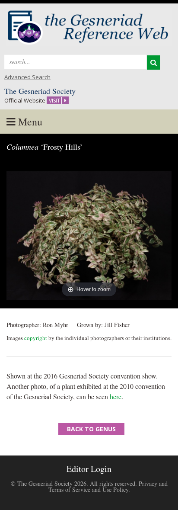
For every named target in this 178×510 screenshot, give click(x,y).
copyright (35, 338)
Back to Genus (91, 429)
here (115, 396)
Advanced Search (27, 77)
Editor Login (89, 469)
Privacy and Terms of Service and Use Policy (108, 486)
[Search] (153, 62)
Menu (29, 121)
